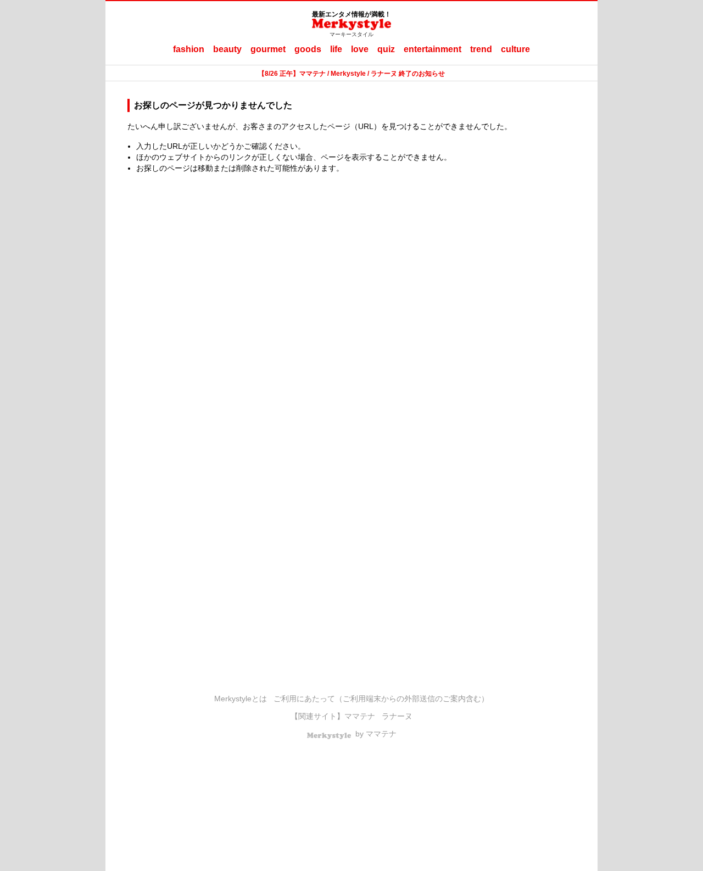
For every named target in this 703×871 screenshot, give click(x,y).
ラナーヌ (397, 716)
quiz (386, 49)
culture (515, 49)
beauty (227, 49)
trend (481, 49)
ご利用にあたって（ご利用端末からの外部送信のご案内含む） (381, 698)
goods (307, 49)
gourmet (268, 49)
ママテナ (359, 716)
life (336, 49)
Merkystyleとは (240, 698)
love (360, 49)
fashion (188, 49)
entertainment (432, 49)
